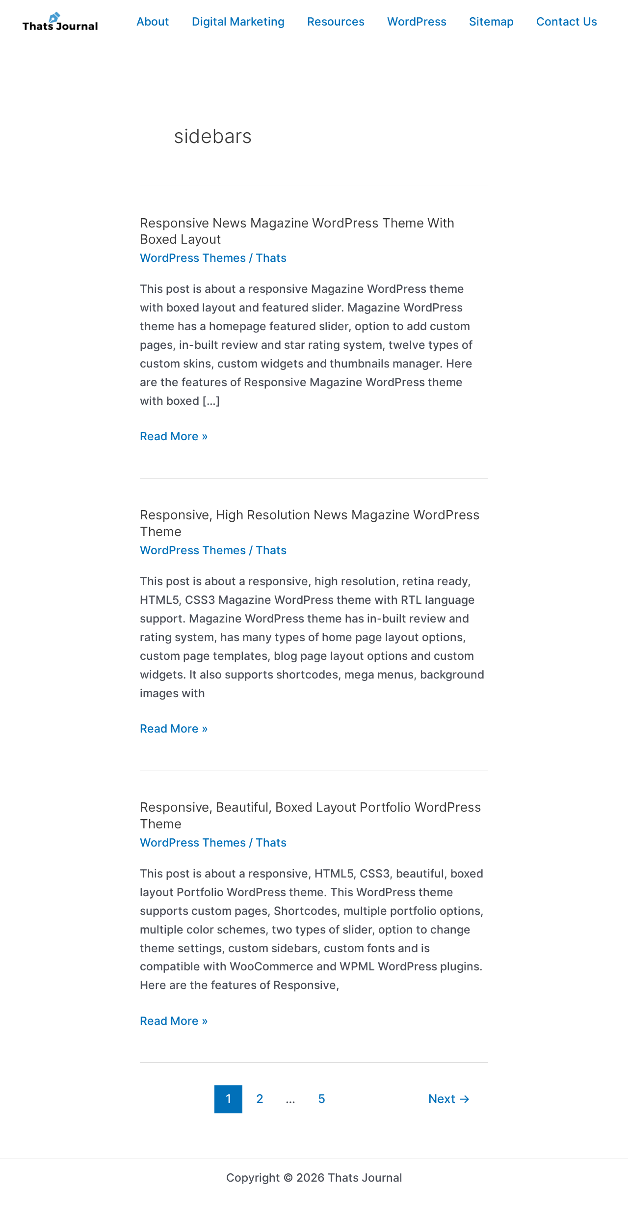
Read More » (174, 437)
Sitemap (491, 21)
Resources (336, 21)
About (152, 21)
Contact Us (566, 21)
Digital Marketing (238, 21)
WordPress (416, 21)
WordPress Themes (193, 258)
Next (449, 1098)
